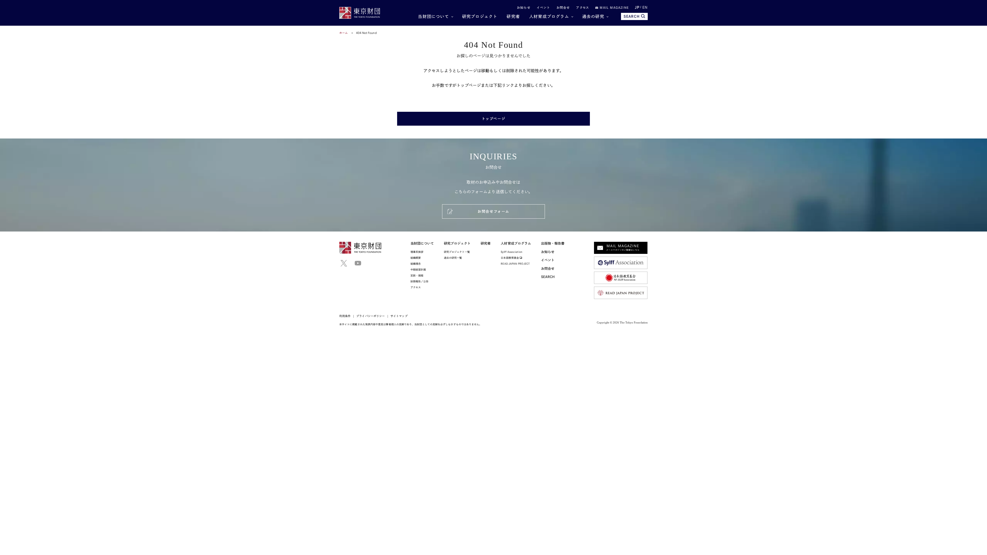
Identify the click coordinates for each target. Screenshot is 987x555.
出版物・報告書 (553, 243)
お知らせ (524, 7)
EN (645, 7)
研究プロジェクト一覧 (457, 252)
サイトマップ (398, 315)
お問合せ (563, 7)
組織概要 (415, 257)
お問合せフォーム (493, 211)
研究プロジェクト (480, 16)
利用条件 (345, 315)
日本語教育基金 (510, 257)
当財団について (433, 16)
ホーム (343, 32)
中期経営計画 (418, 269)
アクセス (582, 7)
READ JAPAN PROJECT (515, 263)
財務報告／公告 (419, 281)
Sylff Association (511, 252)
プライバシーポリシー (370, 315)
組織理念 (415, 263)
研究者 (513, 16)
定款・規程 (416, 275)
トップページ (493, 119)
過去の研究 (593, 16)
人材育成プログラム (549, 16)
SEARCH (632, 16)
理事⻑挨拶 (416, 252)
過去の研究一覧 (453, 257)
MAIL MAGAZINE (613, 7)
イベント (543, 7)
